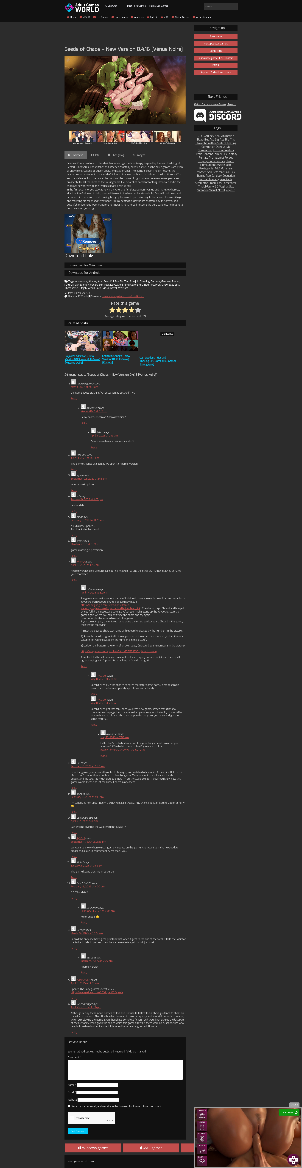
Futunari (69, 284)
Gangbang (81, 284)
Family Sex (220, 154)
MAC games (152, 1148)
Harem (230, 161)
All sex (92, 281)
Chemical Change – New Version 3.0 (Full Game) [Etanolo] (116, 359)
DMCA (216, 65)
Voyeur (230, 190)
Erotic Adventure (223, 150)
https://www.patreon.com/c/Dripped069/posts (97, 992)
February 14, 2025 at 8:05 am (98, 911)
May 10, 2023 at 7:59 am (115, 737)
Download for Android (84, 273)
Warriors (123, 288)
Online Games (182, 17)
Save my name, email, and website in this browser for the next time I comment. (116, 1106)
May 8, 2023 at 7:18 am (104, 679)
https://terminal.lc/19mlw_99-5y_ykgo (123, 749)
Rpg (208, 176)
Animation (227, 136)
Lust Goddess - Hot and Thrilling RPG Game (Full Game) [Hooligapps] (158, 361)
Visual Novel (110, 288)
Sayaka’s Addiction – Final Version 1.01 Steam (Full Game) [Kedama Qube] (82, 359)
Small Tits (215, 183)
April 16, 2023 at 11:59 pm (85, 565)
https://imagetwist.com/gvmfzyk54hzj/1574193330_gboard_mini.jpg (119, 651)
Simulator (201, 183)
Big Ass (219, 139)
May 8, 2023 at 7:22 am (104, 703)
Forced (175, 281)
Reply (74, 398)
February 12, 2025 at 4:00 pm (88, 886)
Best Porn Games (136, 5)
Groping (203, 161)
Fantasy (166, 281)
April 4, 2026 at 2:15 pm (104, 435)
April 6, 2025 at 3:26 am (85, 983)
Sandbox (217, 176)
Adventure (81, 281)
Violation (203, 190)
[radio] (112, 310)
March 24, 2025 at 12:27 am (87, 933)
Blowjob (134, 281)
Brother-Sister (215, 143)
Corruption (208, 147)
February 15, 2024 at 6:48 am (88, 766)
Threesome (71, 288)
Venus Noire (94, 288)
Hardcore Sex (95, 284)
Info (97, 155)
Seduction (229, 176)
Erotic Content (204, 154)
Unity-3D (212, 186)
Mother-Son (204, 172)
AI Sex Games (203, 17)
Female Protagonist (211, 158)
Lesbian (220, 165)
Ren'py (201, 176)
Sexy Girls (174, 284)
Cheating (145, 281)
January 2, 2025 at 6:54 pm (86, 865)
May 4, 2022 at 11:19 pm (94, 411)
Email (72, 1092)
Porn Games (121, 17)
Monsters (137, 284)
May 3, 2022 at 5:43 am (84, 387)
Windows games (95, 1148)
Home (73, 17)
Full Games (102, 17)
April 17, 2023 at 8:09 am (95, 592)
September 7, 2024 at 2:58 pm (88, 841)
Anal (100, 281)
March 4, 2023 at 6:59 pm (85, 544)
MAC (165, 17)
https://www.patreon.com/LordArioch (123, 296)
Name (72, 1085)
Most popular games (216, 43)
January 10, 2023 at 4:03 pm (87, 499)
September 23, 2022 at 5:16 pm (89, 478)
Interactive (110, 284)
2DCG (201, 136)
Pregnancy (161, 284)
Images (141, 155)
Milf (217, 168)
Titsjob (83, 288)
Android (153, 17)
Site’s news (216, 36)
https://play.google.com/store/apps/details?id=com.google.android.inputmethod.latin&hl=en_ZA (110, 606)
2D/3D (86, 17)
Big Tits (124, 281)
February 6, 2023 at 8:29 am (87, 520)
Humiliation (207, 165)
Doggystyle (223, 147)
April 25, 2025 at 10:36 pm (86, 1007)
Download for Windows (85, 265)
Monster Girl (124, 284)
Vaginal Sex (226, 186)
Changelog (118, 155)
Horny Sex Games (158, 5)
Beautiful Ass (111, 281)
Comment (74, 1057)
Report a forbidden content (216, 72)
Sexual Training (209, 179)
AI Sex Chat (111, 5)
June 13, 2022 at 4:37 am (85, 458)
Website (72, 1099)
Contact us (216, 50)
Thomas (81, 561)
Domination (205, 150)
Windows (138, 17)
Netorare (149, 284)
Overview (77, 155)
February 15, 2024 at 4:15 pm (87, 797)
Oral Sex (229, 172)
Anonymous (83, 980)
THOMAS (101, 675)
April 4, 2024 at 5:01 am (84, 821)
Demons (155, 281)
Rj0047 (80, 838)
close (294, 1105)
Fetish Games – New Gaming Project (215, 104)
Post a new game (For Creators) (216, 58)
